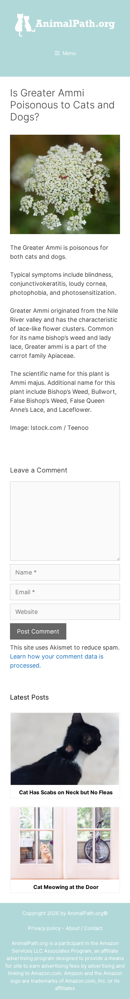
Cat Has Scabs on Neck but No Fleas (66, 792)
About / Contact (84, 928)
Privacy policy (44, 928)
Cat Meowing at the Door (66, 887)
